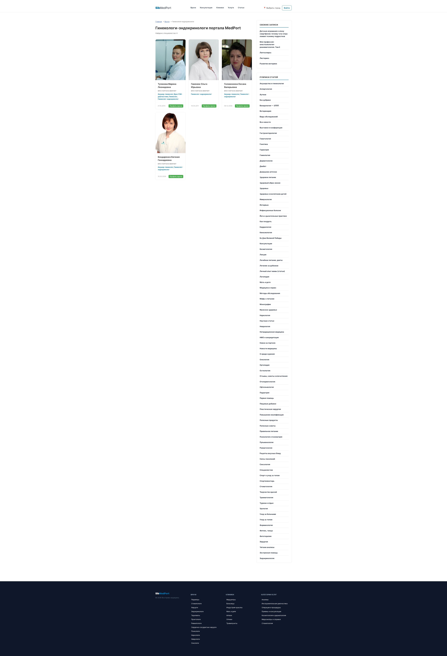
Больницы (230, 604)
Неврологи (195, 639)
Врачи (193, 8)
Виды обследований (269, 117)
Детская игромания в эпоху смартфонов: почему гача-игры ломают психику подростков (274, 33)
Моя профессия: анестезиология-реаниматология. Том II (270, 44)
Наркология (265, 315)
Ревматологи (196, 623)
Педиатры (195, 600)
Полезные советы (268, 426)
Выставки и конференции (271, 128)
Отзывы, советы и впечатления (274, 376)
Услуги (231, 8)
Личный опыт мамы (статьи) (272, 271)
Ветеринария (265, 111)
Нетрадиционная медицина (272, 332)
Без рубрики (265, 100)
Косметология (266, 249)
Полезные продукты (269, 420)
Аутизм (263, 94)
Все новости (265, 122)
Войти (287, 8)
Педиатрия (264, 393)
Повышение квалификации (272, 415)
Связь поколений (267, 459)
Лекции (263, 254)
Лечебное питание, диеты (271, 260)
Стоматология (266, 486)
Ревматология (266, 448)
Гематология (265, 139)
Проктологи (196, 619)
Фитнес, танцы (266, 531)
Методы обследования (270, 293)
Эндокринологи (197, 611)
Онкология (264, 359)
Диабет (263, 166)
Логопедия (264, 277)
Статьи (241, 8)
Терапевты (195, 615)
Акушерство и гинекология (272, 83)
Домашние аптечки (268, 172)
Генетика (264, 144)
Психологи (195, 631)
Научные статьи (267, 321)
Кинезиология (266, 232)
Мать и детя (265, 282)
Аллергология (266, 89)
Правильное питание (269, 431)
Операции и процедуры (271, 607)
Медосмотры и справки (271, 619)
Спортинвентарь (267, 481)
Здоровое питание (268, 177)
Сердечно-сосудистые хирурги (203, 627)
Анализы (265, 600)
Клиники (220, 8)
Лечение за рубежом (269, 266)
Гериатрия (264, 150)
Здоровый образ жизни (270, 183)
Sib (162, 593)
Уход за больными (268, 514)
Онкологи (195, 643)
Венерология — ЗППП (269, 105)
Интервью (264, 205)
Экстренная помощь (269, 553)
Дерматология (266, 161)
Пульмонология (266, 442)
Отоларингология (267, 382)
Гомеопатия (265, 155)
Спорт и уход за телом (269, 475)
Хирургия (264, 542)
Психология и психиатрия (271, 437)
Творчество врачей (268, 492)
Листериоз (264, 58)
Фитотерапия (265, 536)
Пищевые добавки (268, 404)
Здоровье (264, 188)
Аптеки (229, 615)
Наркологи (195, 635)
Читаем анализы (267, 547)
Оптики (229, 619)
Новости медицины (268, 348)
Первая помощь (267, 398)
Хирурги (194, 607)
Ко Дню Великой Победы (270, 238)
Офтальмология (267, 387)
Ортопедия (264, 365)
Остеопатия (265, 370)
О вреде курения (267, 354)
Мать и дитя (231, 611)
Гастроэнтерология (268, 133)
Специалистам (266, 470)
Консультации (206, 8)
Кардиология (265, 227)
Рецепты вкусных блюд (270, 453)
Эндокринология (267, 558)
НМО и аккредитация (269, 337)
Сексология (265, 464)
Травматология (266, 497)
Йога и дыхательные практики (273, 216)
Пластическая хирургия (270, 409)
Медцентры (231, 600)
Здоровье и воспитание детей (273, 194)
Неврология (265, 326)
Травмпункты (231, 623)
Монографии (265, 304)
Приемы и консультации (271, 611)
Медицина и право (268, 288)
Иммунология (266, 199)
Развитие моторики (268, 64)
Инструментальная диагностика (275, 604)
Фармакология (266, 525)
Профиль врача (176, 106)
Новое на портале (267, 343)
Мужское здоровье (268, 310)
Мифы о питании (267, 299)
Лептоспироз (265, 52)
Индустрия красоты (234, 607)
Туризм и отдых (266, 503)
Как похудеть (266, 221)
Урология (264, 508)
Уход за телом (266, 520)
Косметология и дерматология (274, 615)
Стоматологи (196, 604)
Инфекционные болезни (270, 210)
